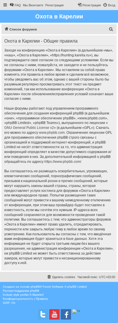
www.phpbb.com (52, 133)
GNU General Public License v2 (29, 128)
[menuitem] (15, 5)
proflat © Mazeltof (32, 294)
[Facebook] (66, 314)
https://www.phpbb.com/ (62, 162)
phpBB (35, 286)
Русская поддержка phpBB (21, 290)
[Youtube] (54, 314)
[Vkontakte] (43, 314)
